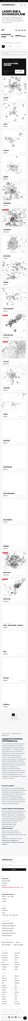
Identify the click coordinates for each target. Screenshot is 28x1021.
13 (22, 714)
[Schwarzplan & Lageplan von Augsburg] (14, 379)
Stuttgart (4, 985)
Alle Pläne (5, 878)
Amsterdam (17, 1003)
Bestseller (4, 885)
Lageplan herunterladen (8, 923)
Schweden (4, 966)
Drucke (3, 912)
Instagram (4, 899)
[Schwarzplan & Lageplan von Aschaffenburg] (14, 300)
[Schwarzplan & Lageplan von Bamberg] (14, 537)
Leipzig (3, 989)
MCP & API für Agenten (8, 942)
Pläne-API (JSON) (6, 945)
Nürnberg (4, 1003)
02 (16, 714)
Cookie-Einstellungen (6, 1011)
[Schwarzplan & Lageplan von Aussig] (14, 405)
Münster (17, 976)
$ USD (6, 1017)
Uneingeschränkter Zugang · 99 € (12, 887)
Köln (3, 983)
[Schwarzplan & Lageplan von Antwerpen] (14, 221)
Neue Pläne (4, 883)
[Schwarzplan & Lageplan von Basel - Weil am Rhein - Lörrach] (14, 616)
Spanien (17, 962)
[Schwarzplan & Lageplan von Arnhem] (14, 273)
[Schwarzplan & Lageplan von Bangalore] (14, 564)
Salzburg (17, 992)
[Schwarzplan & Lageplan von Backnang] (14, 432)
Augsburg (17, 983)
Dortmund (4, 992)
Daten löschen (13, 1009)
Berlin (3, 976)
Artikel (12, 896)
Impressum (19, 1009)
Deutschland (5, 953)
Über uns (4, 896)
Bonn (16, 978)
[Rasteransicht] (3, 46)
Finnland (4, 969)
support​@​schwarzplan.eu (8, 894)
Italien (16, 955)
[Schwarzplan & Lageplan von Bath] (14, 643)
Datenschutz (6, 1009)
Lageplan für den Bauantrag (9, 925)
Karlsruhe (17, 980)
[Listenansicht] (6, 46)
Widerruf (18, 1011)
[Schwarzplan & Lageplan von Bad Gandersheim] (14, 484)
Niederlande (5, 957)
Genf (16, 996)
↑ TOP (22, 1011)
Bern (16, 994)
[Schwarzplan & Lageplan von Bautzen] (14, 669)
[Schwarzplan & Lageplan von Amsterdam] (14, 194)
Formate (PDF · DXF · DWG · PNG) (10, 915)
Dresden (4, 999)
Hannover (4, 1001)
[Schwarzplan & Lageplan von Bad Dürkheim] (14, 458)
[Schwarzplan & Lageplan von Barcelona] (14, 590)
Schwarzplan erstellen (8, 930)
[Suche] (21, 5)
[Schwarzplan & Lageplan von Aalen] (14, 115)
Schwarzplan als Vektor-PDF (9, 933)
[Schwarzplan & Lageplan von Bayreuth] (14, 695)
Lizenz (13, 1011)
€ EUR (2, 1017)
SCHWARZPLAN (8, 4)
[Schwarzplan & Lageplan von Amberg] (14, 168)
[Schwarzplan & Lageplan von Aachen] (14, 89)
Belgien (16, 966)
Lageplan (4, 908)
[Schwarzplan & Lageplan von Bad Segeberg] (14, 511)
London (16, 1001)
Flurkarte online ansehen (8, 928)
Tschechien (4, 960)
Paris (16, 999)
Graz (16, 989)
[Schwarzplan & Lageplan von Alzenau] (14, 142)
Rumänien (17, 964)
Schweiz (17, 957)
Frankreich (4, 955)
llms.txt (18, 942)
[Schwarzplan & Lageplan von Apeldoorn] (14, 247)
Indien (16, 969)
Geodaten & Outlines (7, 935)
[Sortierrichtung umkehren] (17, 46)
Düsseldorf (4, 987)
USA (16, 960)
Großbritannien (5, 964)
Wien (16, 987)
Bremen (4, 996)
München (4, 980)
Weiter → (14, 717)
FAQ (8, 896)
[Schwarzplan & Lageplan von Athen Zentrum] (14, 326)
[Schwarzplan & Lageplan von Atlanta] (14, 353)
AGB (2, 1009)
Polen (3, 962)
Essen (3, 994)
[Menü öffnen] (24, 5)
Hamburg (4, 978)
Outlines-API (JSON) (18, 945)
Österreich (17, 953)
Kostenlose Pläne (6, 880)
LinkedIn (4, 901)
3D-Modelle (5, 910)
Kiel (15, 985)
